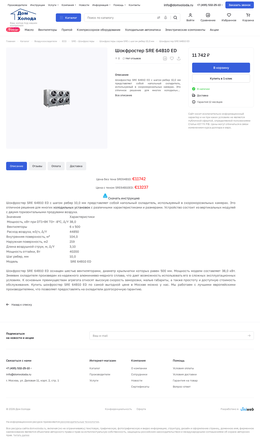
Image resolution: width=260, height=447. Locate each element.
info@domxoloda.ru (178, 5)
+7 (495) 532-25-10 (209, 4)
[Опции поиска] (158, 18)
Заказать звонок (240, 4)
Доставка (76, 166)
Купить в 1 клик (221, 78)
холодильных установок (71, 207)
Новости (136, 380)
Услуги (93, 380)
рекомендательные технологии (79, 421)
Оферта (141, 408)
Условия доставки (185, 374)
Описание (16, 166)
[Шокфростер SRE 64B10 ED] (56, 98)
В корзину (221, 68)
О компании (139, 368)
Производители (99, 374)
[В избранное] (172, 58)
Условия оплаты (183, 368)
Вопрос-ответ (182, 386)
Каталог (94, 368)
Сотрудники (139, 374)
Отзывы (37, 166)
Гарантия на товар (185, 380)
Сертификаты (140, 386)
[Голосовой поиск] (166, 18)
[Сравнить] (165, 58)
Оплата (56, 166)
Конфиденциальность (118, 408)
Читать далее (21, 435)
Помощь (178, 360)
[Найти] (175, 18)
